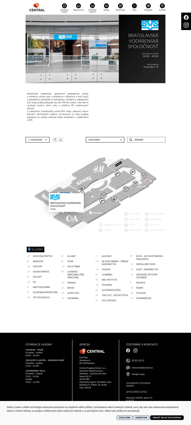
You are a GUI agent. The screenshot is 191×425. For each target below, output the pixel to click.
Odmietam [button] (141, 417)
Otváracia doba (150, 54)
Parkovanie (120, 10)
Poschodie (152, 65)
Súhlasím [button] (124, 417)
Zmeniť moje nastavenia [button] (167, 417)
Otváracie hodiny (64, 11)
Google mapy (138, 374)
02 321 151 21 (138, 360)
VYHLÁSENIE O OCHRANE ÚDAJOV (138, 384)
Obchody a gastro (92, 11)
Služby (106, 10)
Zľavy (134, 10)
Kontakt (162, 10)
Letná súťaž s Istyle (136, 392)
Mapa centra (78, 10)
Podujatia (148, 10)
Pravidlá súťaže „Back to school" (139, 399)
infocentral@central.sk (142, 367)
